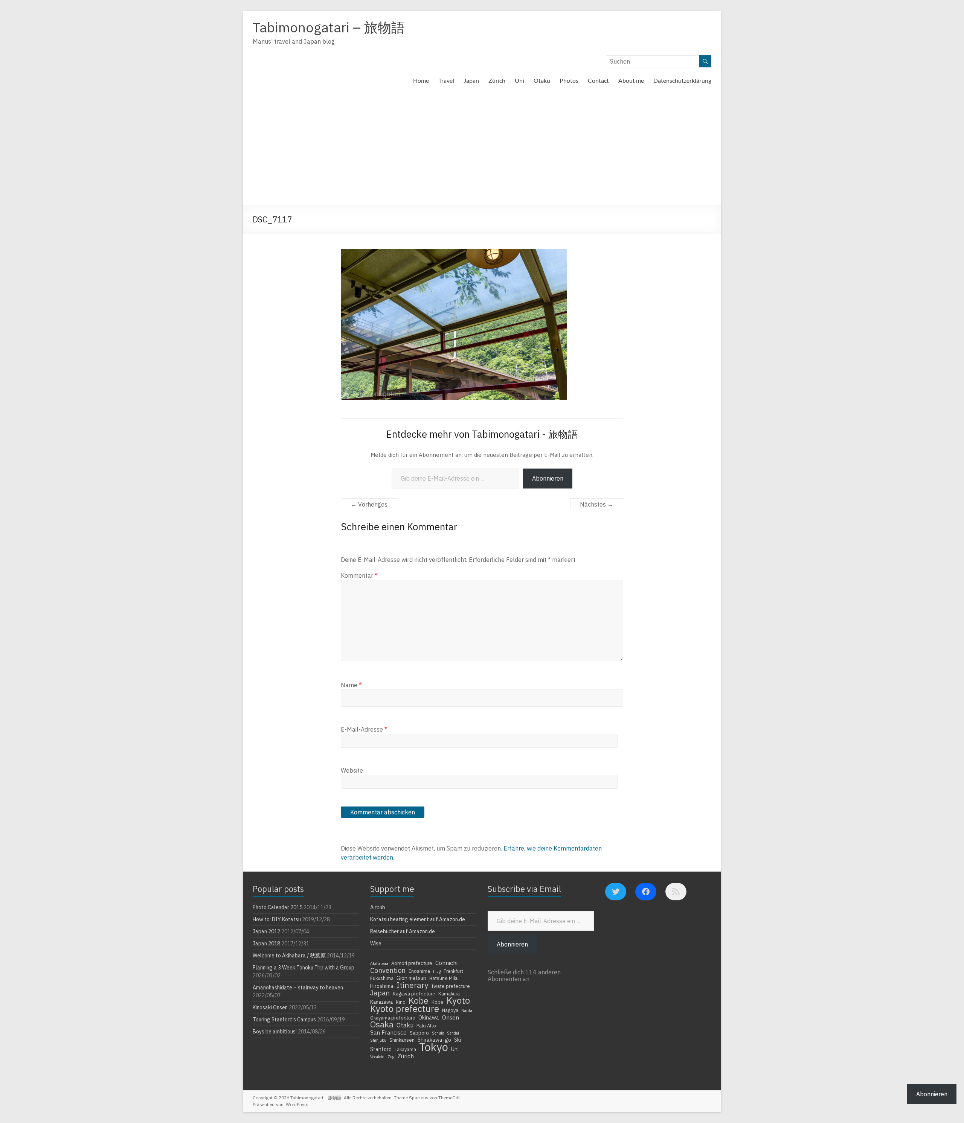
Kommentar (359, 575)
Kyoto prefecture (404, 1008)
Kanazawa (381, 1002)
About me (631, 80)
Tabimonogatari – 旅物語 (329, 27)
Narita (466, 1010)
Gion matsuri (411, 978)
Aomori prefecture (411, 963)
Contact (598, 80)
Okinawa (428, 1017)
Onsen (450, 1017)
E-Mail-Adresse (364, 729)
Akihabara (379, 963)
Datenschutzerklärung (682, 80)
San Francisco (388, 1032)
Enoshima (419, 971)
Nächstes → (596, 504)
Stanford (381, 1049)
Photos (569, 80)
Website (352, 770)
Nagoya (450, 1010)
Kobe (419, 1000)
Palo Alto (426, 1026)
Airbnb (377, 907)
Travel (446, 80)
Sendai (453, 1033)
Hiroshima (382, 986)
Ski (457, 1039)
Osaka (382, 1024)
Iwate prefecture (451, 986)
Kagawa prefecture (414, 994)
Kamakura (449, 994)
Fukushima (382, 978)
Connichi (446, 962)
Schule (438, 1033)
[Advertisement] (482, 148)
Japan (471, 80)
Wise (375, 943)
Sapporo (419, 1033)
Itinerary (413, 984)
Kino (401, 1002)
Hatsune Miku (444, 978)
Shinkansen (402, 1040)
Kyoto (458, 1000)
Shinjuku (378, 1040)
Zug (390, 1056)
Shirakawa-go (434, 1039)
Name (351, 685)
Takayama (405, 1049)
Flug (437, 971)
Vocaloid (377, 1056)
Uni (519, 80)
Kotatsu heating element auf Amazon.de (417, 919)
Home (421, 80)
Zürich (496, 80)
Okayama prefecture (392, 1018)
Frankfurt (453, 971)
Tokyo (433, 1047)
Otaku (542, 80)
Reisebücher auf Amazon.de (402, 931)
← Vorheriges (369, 504)
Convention (388, 970)
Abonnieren (547, 478)
